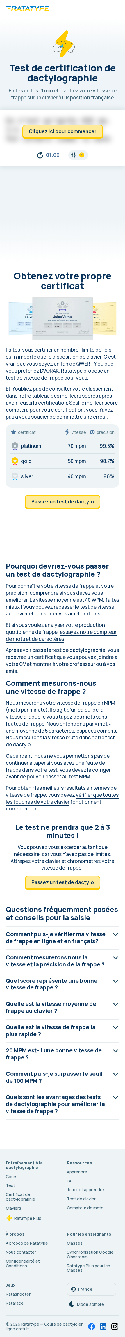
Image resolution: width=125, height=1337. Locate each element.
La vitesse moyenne (53, 599)
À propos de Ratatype (27, 1243)
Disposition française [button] (88, 97)
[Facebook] (91, 1326)
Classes (75, 1243)
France (85, 1289)
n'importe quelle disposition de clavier (57, 356)
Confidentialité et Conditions (23, 1263)
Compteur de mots (85, 1207)
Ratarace (15, 1303)
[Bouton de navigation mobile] (114, 8)
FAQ (71, 1181)
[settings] (78, 155)
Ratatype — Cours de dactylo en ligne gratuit (44, 1326)
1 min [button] (47, 90)
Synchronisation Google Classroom (90, 1254)
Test (10, 1185)
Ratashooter (18, 1294)
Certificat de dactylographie (20, 1197)
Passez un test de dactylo (62, 501)
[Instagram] (114, 1326)
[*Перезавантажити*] (40, 155)
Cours (11, 1176)
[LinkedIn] (103, 1326)
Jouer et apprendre (85, 1189)
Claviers (13, 1208)
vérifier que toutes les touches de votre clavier (62, 798)
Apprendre (77, 1172)
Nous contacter (21, 1252)
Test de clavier (81, 1198)
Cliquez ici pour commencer (63, 131)
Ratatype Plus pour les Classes (88, 1268)
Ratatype (72, 370)
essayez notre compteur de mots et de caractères (61, 635)
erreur (100, 416)
